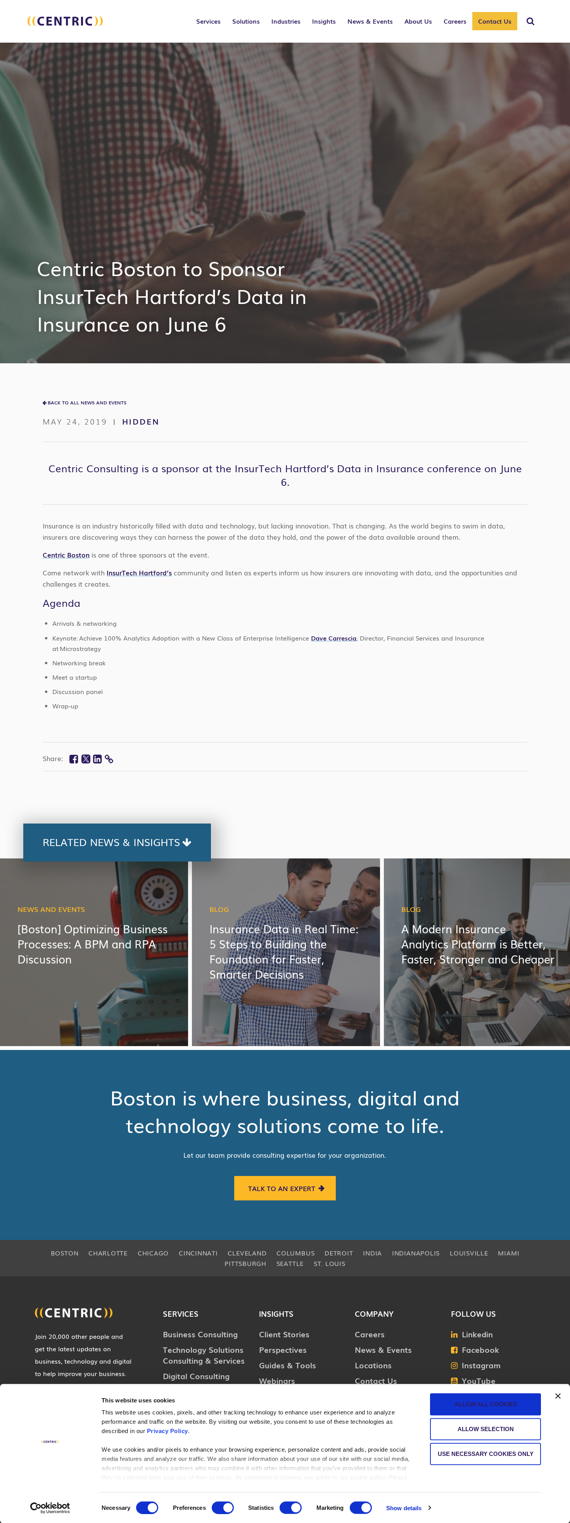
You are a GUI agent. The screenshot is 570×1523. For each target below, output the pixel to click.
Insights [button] (324, 21)
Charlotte (108, 1252)
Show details (403, 1507)
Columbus (295, 1252)
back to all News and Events (87, 402)
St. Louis (329, 1263)
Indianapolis (416, 1252)
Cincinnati (198, 1252)
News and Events (51, 909)
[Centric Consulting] (65, 25)
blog (219, 909)
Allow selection (486, 1429)
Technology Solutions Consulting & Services (204, 1354)
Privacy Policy (167, 1431)
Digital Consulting (196, 1375)
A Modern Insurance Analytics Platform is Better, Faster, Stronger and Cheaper (477, 943)
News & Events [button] (370, 21)
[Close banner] (558, 1396)
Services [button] (208, 21)
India (372, 1252)
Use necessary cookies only (486, 1453)
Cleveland (247, 1252)
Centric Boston (66, 554)
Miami (508, 1252)
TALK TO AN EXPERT (281, 1188)
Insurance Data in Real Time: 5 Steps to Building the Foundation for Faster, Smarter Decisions (283, 951)
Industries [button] (286, 21)
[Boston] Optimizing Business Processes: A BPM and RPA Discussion (92, 943)
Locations (373, 1365)
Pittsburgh (245, 1263)
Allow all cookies (485, 1404)
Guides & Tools (287, 1365)
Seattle (290, 1263)
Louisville (469, 1252)
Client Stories (284, 1334)
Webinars (277, 1380)
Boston (65, 1252)
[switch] (223, 1507)
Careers (370, 1334)
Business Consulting (200, 1334)
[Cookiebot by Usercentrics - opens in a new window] (50, 1508)
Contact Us (494, 21)
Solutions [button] (246, 21)
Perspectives (283, 1349)
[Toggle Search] (530, 21)
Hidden (141, 421)
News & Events (383, 1349)
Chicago (153, 1252)
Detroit (339, 1252)
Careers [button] (455, 21)
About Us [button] (418, 21)
